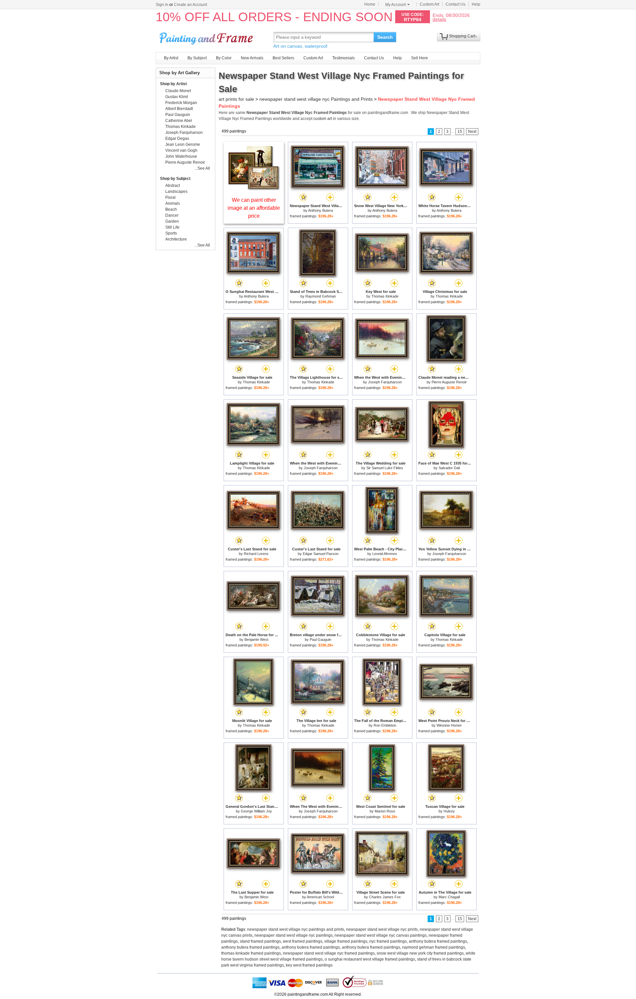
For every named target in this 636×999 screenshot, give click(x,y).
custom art (322, 118)
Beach (171, 209)
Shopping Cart (462, 36)
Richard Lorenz (256, 554)
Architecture (176, 239)
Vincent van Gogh (181, 150)
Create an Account (190, 4)
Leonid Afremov (384, 554)
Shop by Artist (173, 84)
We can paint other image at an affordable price (254, 208)
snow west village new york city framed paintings (420, 953)
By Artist (171, 58)
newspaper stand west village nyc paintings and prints (295, 929)
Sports (171, 233)
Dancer (172, 215)
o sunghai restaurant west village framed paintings (370, 959)
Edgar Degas (177, 138)
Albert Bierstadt (179, 108)
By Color (224, 58)
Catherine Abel (178, 120)
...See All (202, 168)
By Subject (197, 58)
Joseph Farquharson (385, 382)
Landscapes (176, 191)
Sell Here (419, 58)
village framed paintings (345, 941)
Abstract (172, 185)
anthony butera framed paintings (438, 941)
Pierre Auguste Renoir (449, 382)
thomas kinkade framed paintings (251, 953)
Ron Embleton (385, 725)
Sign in (162, 4)
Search (385, 37)
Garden (172, 221)
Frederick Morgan (181, 102)
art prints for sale (236, 99)
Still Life (172, 227)
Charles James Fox (385, 897)
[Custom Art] (253, 189)
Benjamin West (256, 639)
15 (459, 131)
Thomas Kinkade (384, 296)
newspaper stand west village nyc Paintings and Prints (316, 99)
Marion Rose (385, 811)
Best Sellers (283, 58)
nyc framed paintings (388, 941)
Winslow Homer (449, 725)
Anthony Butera (320, 210)
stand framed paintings (260, 941)
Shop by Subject (175, 178)
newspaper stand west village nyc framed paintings (329, 953)
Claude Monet (178, 90)
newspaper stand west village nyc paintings (293, 935)
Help (476, 4)
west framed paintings (302, 941)
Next (472, 131)
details (439, 19)
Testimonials (343, 58)
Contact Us (455, 4)
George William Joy (256, 811)
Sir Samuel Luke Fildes (384, 468)
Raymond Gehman (320, 296)
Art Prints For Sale (207, 37)
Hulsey (449, 811)
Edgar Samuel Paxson (321, 554)
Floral (170, 197)
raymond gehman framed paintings (433, 947)
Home (369, 4)
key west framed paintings (309, 965)
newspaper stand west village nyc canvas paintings (381, 935)
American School (320, 897)
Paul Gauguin (320, 639)
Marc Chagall (449, 897)
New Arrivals (252, 58)
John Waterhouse (181, 156)
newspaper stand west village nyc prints (382, 929)
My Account (395, 4)
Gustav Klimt (176, 96)
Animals (172, 203)
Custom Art (429, 4)
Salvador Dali (449, 468)
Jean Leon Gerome (182, 144)
